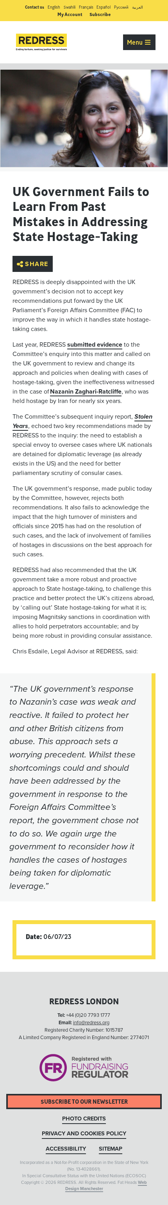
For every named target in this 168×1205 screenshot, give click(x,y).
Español (104, 7)
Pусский (121, 7)
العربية (137, 7)
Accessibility (66, 1149)
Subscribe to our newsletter (84, 1101)
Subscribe (100, 14)
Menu (135, 42)
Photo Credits (84, 1118)
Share (36, 264)
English (54, 7)
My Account (69, 14)
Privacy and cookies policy (84, 1133)
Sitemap (110, 1149)
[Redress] (41, 42)
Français (86, 7)
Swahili (69, 7)
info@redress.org (91, 1023)
